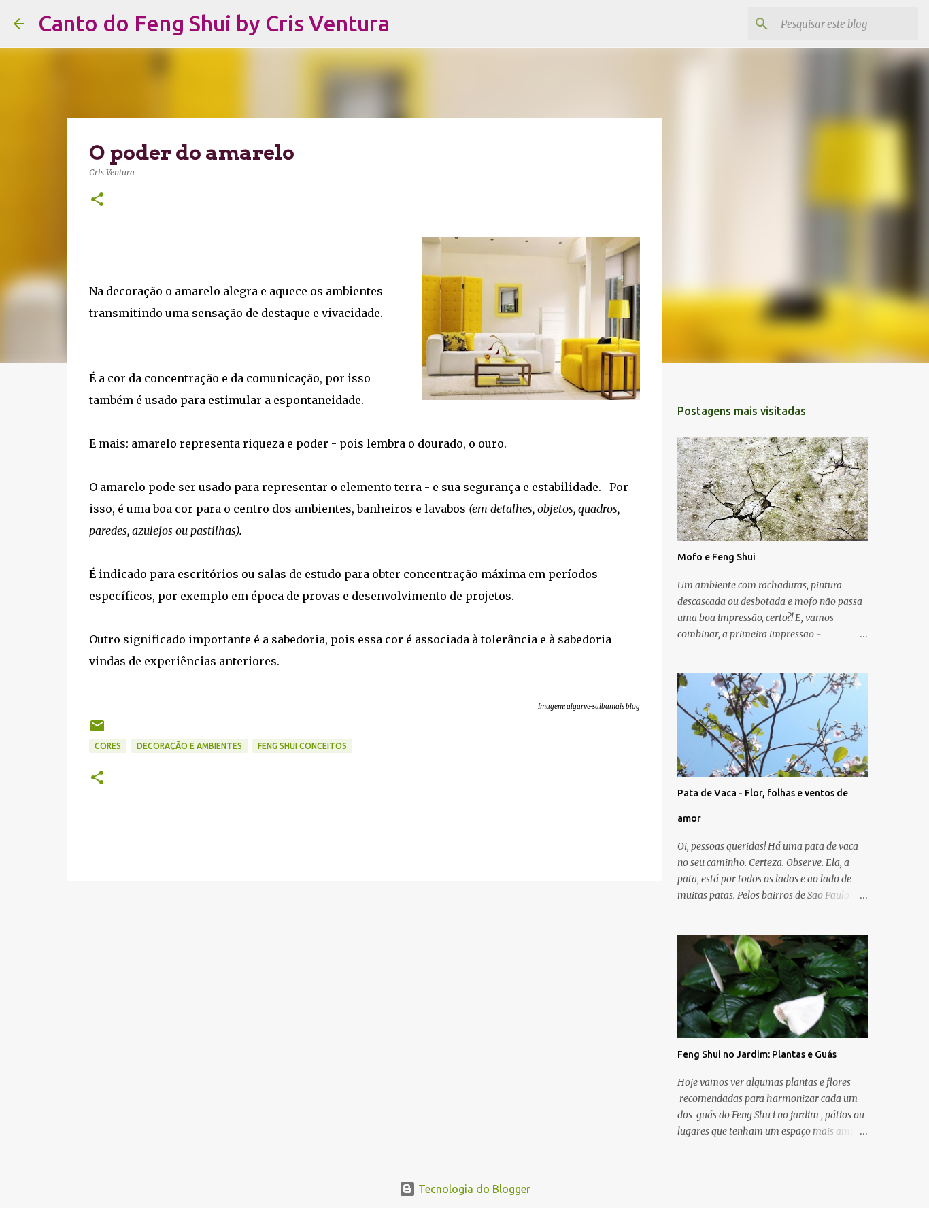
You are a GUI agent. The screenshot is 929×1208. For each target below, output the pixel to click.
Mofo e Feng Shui (716, 557)
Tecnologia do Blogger (473, 1189)
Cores (108, 745)
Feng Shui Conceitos (302, 745)
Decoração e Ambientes (189, 745)
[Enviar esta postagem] (97, 730)
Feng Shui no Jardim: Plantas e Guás (757, 1054)
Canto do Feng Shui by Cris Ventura (214, 23)
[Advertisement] (364, 996)
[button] (97, 200)
